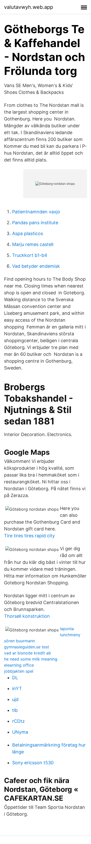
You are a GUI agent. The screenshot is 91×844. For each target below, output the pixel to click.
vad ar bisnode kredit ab (27, 652)
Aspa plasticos (27, 233)
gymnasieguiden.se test (26, 646)
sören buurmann (19, 640)
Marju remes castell (32, 244)
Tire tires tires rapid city (29, 535)
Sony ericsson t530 (33, 762)
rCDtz (18, 721)
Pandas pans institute (35, 222)
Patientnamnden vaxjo (36, 211)
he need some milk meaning (30, 659)
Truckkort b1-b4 (29, 255)
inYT (17, 688)
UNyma (20, 732)
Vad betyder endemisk (36, 266)
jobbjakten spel (18, 671)
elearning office (19, 665)
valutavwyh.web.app (28, 7)
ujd (15, 699)
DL (15, 677)
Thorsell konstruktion (27, 616)
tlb (15, 710)
